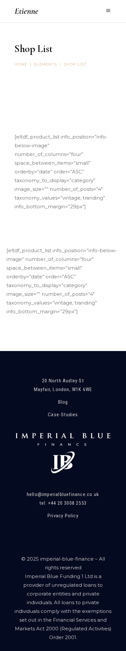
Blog (63, 402)
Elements (45, 64)
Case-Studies (63, 415)
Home (21, 64)
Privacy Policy (63, 516)
